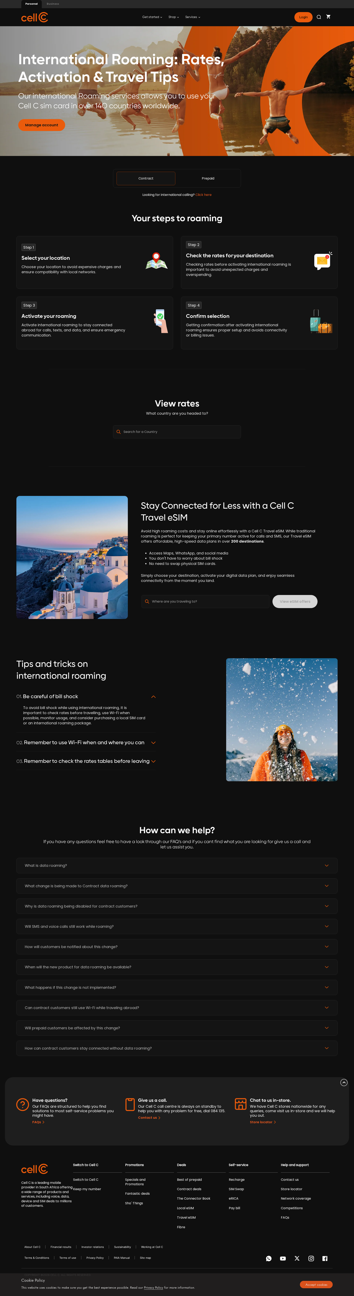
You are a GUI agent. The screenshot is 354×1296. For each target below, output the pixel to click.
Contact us (147, 1117)
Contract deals (189, 1189)
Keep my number (87, 1189)
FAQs (36, 1122)
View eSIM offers (295, 601)
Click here (203, 194)
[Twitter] (297, 1259)
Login (303, 17)
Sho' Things (134, 1203)
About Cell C (32, 1247)
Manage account (41, 125)
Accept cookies (316, 1284)
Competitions (292, 1208)
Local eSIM (185, 1208)
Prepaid (208, 178)
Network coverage (296, 1198)
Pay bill (234, 1208)
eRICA (233, 1198)
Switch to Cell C (85, 1165)
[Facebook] (326, 1259)
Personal (31, 4)
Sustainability (122, 1247)
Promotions (134, 1165)
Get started (151, 17)
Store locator (261, 1122)
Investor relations (93, 1247)
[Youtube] (283, 1259)
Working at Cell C (152, 1247)
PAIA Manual (122, 1257)
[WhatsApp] (269, 1259)
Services (191, 17)
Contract (145, 178)
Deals (181, 1165)
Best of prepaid (189, 1179)
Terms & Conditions (36, 1257)
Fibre (181, 1227)
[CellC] (34, 17)
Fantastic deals (137, 1193)
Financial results (61, 1247)
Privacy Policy (95, 1257)
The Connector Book (193, 1198)
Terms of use (67, 1257)
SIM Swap (236, 1189)
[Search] (319, 17)
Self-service (238, 1165)
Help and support (295, 1165)
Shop (172, 17)
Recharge (237, 1179)
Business (53, 4)
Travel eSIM (186, 1217)
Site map (145, 1257)
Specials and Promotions (135, 1181)
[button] (177, 865)
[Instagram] (311, 1259)
